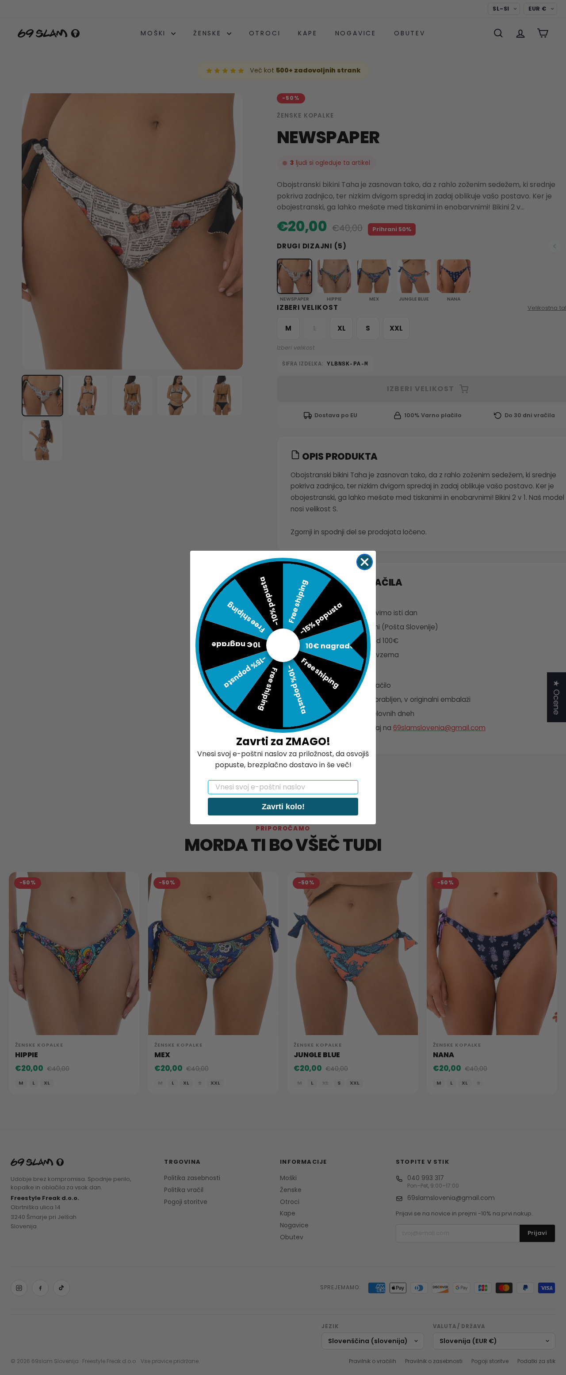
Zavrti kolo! (283, 806)
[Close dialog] (364, 562)
